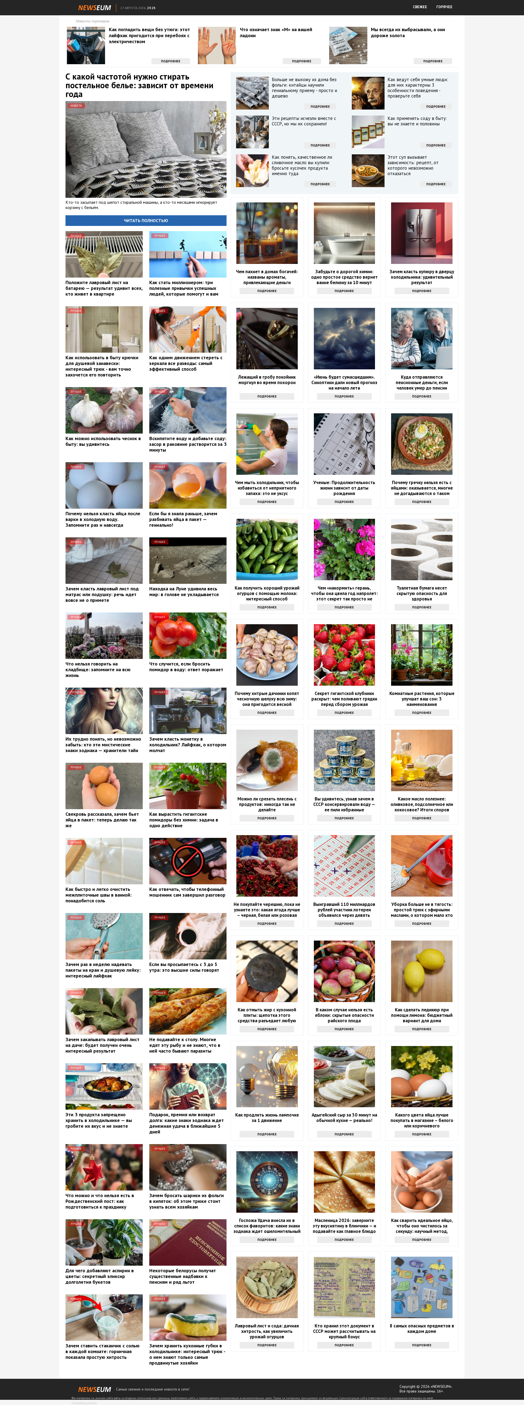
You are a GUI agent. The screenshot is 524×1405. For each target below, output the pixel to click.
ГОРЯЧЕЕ (444, 6)
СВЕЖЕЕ (420, 6)
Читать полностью (146, 220)
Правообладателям (84, 1402)
